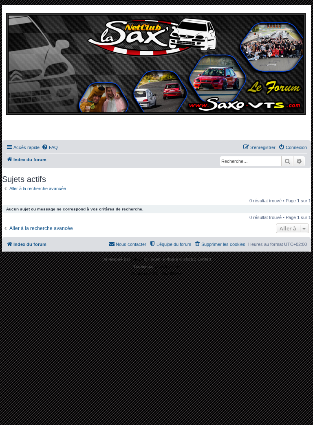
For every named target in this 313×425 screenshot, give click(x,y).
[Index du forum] (156, 74)
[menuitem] (50, 147)
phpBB (137, 259)
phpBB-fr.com (167, 266)
